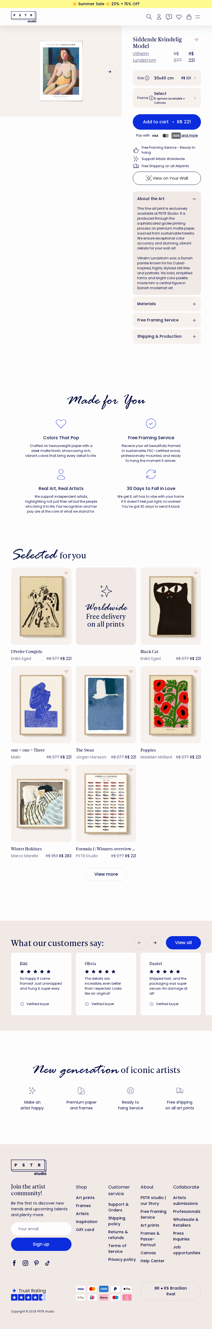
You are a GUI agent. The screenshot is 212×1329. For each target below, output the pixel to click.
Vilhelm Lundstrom (144, 56)
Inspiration (86, 1221)
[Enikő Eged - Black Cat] (171, 606)
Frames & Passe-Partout (150, 1239)
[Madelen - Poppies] (171, 704)
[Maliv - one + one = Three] (41, 704)
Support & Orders (118, 1207)
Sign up (41, 1244)
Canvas (148, 1253)
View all (183, 942)
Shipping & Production (159, 336)
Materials (146, 304)
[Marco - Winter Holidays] (41, 803)
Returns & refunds (118, 1234)
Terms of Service (117, 1248)
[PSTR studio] (23, 16)
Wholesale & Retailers (185, 1222)
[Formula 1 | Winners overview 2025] (106, 803)
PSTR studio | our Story (153, 1200)
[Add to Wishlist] (196, 39)
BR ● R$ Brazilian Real (171, 1291)
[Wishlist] (179, 16)
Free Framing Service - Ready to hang (168, 150)
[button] (199, 16)
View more (106, 874)
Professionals (186, 1211)
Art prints (85, 1197)
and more (189, 135)
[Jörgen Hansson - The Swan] (106, 704)
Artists (82, 1213)
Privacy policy (122, 1259)
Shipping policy (116, 1221)
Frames (83, 1205)
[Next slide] (109, 71)
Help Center (153, 1261)
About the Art (151, 198)
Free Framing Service (158, 320)
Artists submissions (185, 1200)
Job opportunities (186, 1250)
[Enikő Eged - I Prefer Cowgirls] (41, 606)
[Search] (149, 16)
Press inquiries (181, 1236)
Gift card (85, 1229)
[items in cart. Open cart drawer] (188, 16)
